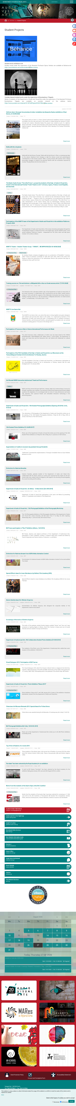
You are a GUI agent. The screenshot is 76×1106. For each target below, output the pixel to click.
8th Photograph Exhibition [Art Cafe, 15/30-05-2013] (22, 726)
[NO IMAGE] (13, 540)
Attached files (12, 253)
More (2, 1095)
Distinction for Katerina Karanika (16, 468)
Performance (65, 1102)
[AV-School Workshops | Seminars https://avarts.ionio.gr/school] (19, 1056)
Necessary (56, 1102)
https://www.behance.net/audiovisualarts (17, 67)
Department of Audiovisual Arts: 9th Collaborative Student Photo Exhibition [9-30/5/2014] (33, 640)
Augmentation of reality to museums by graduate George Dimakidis (27, 447)
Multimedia (11, 153)
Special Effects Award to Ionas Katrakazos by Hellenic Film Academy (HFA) (29, 573)
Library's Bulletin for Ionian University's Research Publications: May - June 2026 (28, 966)
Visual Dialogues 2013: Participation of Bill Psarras (22, 662)
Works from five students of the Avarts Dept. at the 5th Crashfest (26, 785)
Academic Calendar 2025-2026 (14, 958)
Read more (66, 141)
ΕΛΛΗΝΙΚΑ (54, 2)
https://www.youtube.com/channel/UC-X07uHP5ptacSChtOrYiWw (24, 103)
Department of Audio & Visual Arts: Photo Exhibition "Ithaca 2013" (26, 684)
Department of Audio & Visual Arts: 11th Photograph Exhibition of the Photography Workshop (34, 508)
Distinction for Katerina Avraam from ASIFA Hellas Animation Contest (27, 553)
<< (9, 917)
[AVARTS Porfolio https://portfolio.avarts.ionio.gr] (57, 1012)
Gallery (9, 193)
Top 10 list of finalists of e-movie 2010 (17, 745)
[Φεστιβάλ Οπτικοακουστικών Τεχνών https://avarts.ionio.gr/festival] (57, 1034)
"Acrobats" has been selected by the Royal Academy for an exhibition (27, 763)
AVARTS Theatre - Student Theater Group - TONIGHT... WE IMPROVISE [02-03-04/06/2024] (33, 246)
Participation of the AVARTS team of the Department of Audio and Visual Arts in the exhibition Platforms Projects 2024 (38, 222)
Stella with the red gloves (14, 147)
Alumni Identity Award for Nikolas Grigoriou (19, 600)
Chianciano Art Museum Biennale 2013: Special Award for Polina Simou (28, 706)
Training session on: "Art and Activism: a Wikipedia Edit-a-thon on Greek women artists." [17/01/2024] (37, 283)
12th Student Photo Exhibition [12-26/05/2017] (20, 427)
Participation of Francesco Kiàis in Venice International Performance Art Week (30, 329)
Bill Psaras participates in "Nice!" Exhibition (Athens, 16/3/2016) (25, 528)
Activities (12, 20)
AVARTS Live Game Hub (13, 309)
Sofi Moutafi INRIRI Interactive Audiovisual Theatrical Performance (26, 380)
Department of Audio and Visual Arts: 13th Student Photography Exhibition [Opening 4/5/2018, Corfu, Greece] (36, 406)
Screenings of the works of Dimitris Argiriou (19, 619)
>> (66, 917)
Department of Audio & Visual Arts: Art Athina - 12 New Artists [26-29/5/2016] (29, 488)
